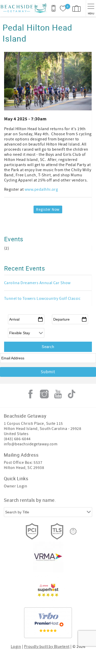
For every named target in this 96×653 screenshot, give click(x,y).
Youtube (58, 394)
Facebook (30, 394)
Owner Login (15, 486)
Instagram (44, 394)
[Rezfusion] (73, 531)
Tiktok (72, 394)
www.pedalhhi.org (42, 189)
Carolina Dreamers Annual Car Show (37, 282)
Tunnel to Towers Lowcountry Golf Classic (42, 298)
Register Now (48, 209)
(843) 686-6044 (17, 438)
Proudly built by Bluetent (47, 646)
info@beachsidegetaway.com (30, 444)
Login (16, 646)
